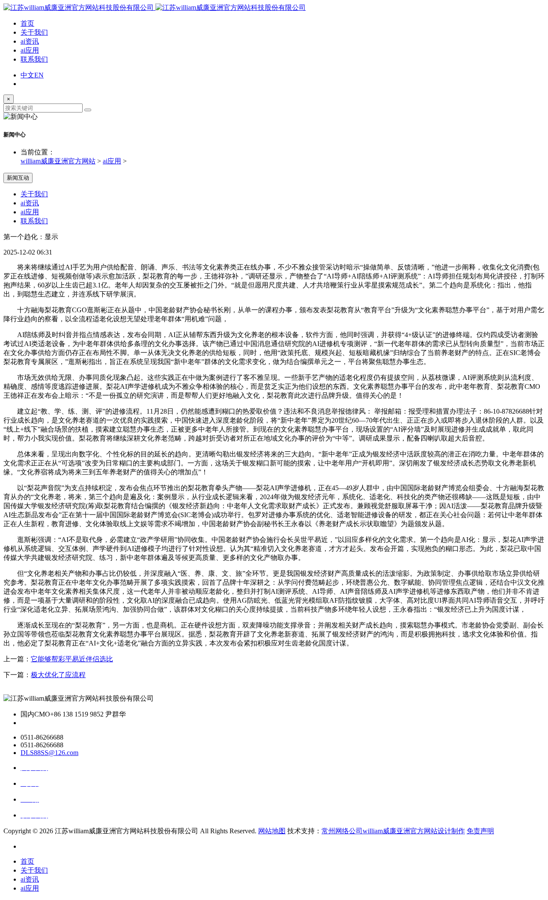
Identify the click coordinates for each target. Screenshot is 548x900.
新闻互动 (18, 178)
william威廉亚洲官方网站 (58, 161)
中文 (27, 75)
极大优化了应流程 (58, 674)
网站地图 (272, 831)
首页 (27, 23)
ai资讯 (30, 41)
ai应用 (30, 50)
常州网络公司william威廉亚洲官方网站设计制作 (393, 831)
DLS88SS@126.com (49, 752)
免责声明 (480, 831)
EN (39, 75)
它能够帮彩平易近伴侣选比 (72, 659)
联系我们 (34, 59)
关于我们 (34, 32)
